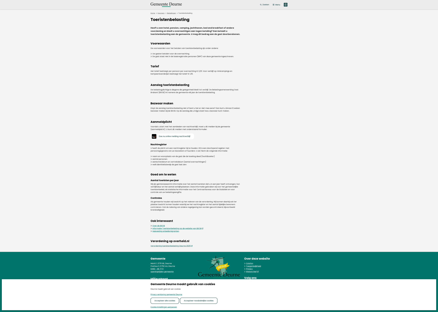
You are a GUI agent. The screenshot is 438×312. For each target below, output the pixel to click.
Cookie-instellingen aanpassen (164, 307)
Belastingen (171, 13)
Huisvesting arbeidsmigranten (165, 231)
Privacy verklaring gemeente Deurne (166, 294)
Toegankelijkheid (253, 266)
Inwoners (161, 13)
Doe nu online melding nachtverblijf (174, 136)
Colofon (249, 263)
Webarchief (251, 271)
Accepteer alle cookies (164, 300)
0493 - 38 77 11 (157, 269)
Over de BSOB (158, 225)
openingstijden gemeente (162, 271)
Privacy (249, 269)
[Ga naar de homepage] (169, 4)
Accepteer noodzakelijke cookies (199, 300)
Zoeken (265, 4)
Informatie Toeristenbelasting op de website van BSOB (176, 228)
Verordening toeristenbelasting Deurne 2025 (171, 246)
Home (153, 13)
